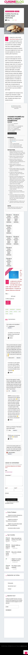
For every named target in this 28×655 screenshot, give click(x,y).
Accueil (15, 7)
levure (11, 311)
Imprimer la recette (12, 133)
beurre (7, 309)
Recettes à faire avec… (19, 15)
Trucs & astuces (17, 24)
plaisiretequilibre (11, 452)
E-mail (15, 488)
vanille (11, 313)
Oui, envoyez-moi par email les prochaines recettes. (12, 502)
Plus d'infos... (8, 302)
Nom (6, 488)
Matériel (15, 21)
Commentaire (8, 475)
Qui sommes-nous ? (12, 586)
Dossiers (16, 18)
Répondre (9, 327)
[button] (8, 122)
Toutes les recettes (18, 10)
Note (6, 470)
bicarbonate (12, 309)
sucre (7, 313)
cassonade (18, 309)
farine (7, 311)
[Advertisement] (14, 628)
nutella (15, 311)
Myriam (9, 20)
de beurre (14, 141)
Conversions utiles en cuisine (14, 528)
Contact (9, 588)
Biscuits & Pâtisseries (10, 11)
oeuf (19, 311)
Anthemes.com (24, 646)
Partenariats (10, 583)
